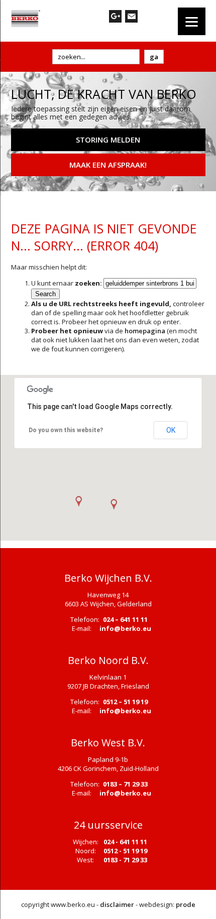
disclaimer (117, 904)
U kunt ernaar (66, 283)
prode (185, 904)
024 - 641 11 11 (125, 841)
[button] (113, 504)
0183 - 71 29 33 (125, 859)
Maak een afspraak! (108, 165)
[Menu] (191, 21)
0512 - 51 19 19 (125, 850)
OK (170, 430)
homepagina (145, 330)
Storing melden (108, 140)
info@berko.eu (125, 628)
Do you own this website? (66, 430)
